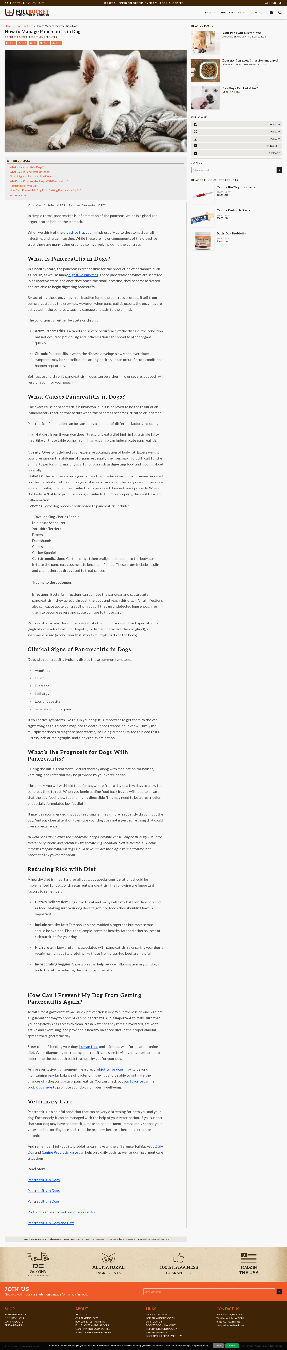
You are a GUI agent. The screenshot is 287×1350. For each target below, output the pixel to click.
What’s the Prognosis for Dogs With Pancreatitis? (39, 181)
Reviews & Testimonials (90, 1321)
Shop (209, 12)
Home (8, 25)
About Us (81, 1314)
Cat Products (14, 1321)
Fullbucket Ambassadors (92, 1325)
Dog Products (14, 1318)
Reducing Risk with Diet (24, 185)
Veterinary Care (19, 195)
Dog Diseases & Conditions (133, 1239)
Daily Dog (56, 1239)
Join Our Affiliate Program (93, 1332)
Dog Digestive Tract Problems (105, 1239)
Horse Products (15, 1314)
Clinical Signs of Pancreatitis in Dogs (30, 176)
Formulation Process (160, 1318)
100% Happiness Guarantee (92, 1328)
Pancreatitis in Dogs (44, 1180)
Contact (257, 12)
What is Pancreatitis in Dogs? (26, 167)
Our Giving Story (86, 1318)
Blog (242, 12)
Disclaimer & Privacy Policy (164, 1335)
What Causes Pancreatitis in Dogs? (30, 171)
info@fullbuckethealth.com (230, 1325)
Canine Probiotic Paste (40, 1239)
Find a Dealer (13, 1325)
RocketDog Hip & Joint (161, 1325)
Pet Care (165, 1239)
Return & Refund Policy (161, 1328)
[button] (271, 12)
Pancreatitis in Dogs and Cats (51, 1223)
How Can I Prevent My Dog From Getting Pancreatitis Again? (45, 190)
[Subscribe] (279, 170)
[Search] (280, 12)
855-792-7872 (35, 2)
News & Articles (23, 25)
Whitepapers (154, 1321)
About (225, 12)
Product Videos (156, 1314)
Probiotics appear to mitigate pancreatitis (61, 1212)
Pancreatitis (153, 1239)
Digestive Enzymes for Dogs (76, 1239)
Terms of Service (157, 1332)
